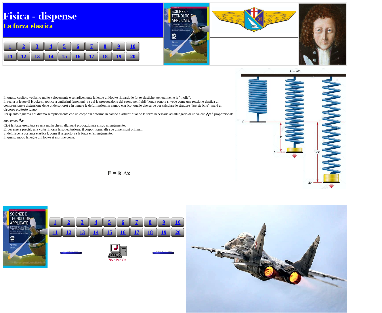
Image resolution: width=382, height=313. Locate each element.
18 (105, 56)
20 (133, 56)
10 (133, 46)
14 (50, 56)
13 (37, 56)
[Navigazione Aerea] (118, 261)
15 (64, 56)
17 (91, 56)
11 (10, 56)
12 (23, 56)
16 (77, 56)
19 (118, 56)
